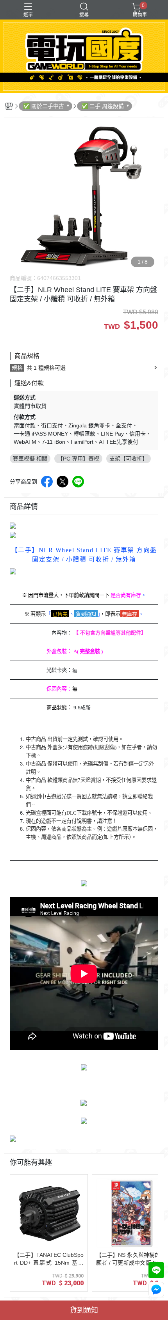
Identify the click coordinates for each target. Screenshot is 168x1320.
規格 (17, 368)
